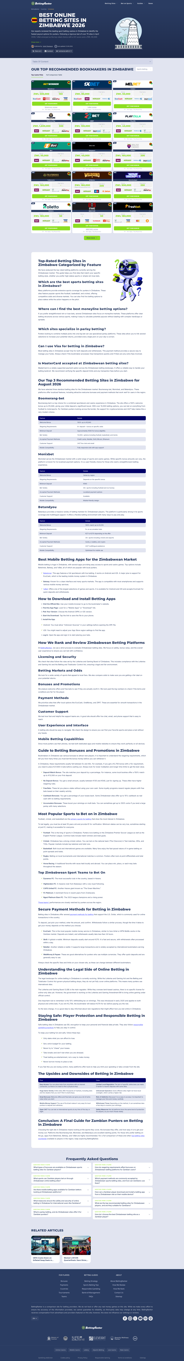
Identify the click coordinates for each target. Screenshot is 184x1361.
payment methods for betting (81, 914)
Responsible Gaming (102, 1358)
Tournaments (64, 1292)
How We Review (118, 1285)
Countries (64, 1289)
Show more (91, 238)
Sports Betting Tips (91, 1285)
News (150, 3)
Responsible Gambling (91, 1289)
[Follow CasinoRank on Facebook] (125, 1318)
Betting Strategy (91, 1281)
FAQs (91, 1296)
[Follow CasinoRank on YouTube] (140, 1318)
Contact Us (118, 1292)
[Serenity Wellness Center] (119, 1338)
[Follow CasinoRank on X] (135, 1318)
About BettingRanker (118, 1281)
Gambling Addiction (45, 1358)
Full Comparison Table (54, 75)
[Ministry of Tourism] (53, 1338)
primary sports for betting (81, 819)
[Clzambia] (78, 1338)
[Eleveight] (97, 1338)
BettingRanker (46, 648)
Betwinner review (51, 107)
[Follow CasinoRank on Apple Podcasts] (150, 1318)
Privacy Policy (82, 1358)
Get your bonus (51, 103)
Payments (64, 1285)
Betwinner (47, 573)
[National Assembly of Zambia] (65, 1338)
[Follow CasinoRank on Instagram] (130, 1318)
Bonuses (64, 1281)
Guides (140, 3)
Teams (64, 1296)
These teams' (44, 902)
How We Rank (119, 1289)
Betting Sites (110, 3)
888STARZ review (92, 229)
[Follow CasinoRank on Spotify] (145, 1318)
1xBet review (91, 107)
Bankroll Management (91, 1292)
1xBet (45, 589)
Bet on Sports (126, 3)
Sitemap (119, 1296)
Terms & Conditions (125, 1358)
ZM (34, 1318)
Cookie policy (65, 1358)
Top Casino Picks (37, 75)
